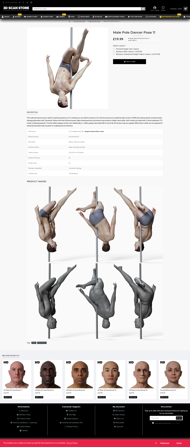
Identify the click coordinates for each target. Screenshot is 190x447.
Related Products (10, 356)
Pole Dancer (42, 343)
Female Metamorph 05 (168, 390)
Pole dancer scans (79, 21)
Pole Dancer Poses (94, 21)
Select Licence (118, 46)
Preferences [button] (164, 443)
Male (33, 343)
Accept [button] (179, 443)
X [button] (155, 443)
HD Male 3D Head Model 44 (75, 390)
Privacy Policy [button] (72, 443)
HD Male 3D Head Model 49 (138, 390)
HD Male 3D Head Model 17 (13, 390)
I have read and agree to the (167, 423)
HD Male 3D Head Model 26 (44, 390)
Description (32, 112)
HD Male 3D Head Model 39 (107, 390)
